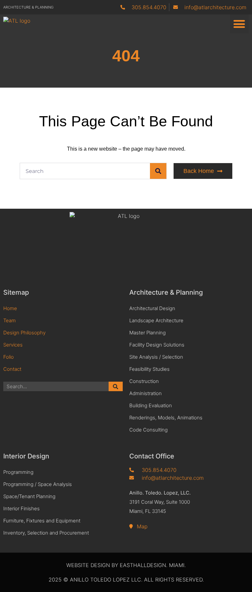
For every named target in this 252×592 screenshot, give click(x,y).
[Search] (158, 171)
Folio (8, 357)
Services (13, 345)
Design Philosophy (24, 332)
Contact (12, 369)
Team (9, 320)
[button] (239, 23)
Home (10, 308)
